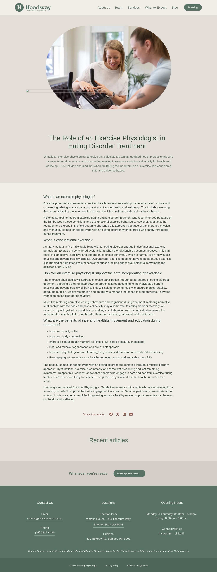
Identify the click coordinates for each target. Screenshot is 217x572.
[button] (111, 414)
